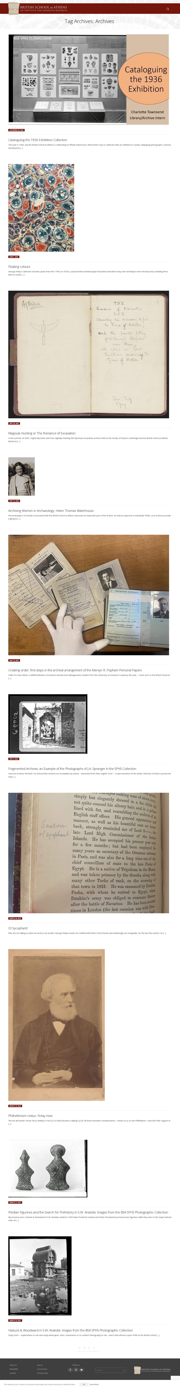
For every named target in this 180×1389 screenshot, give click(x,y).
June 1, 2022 (14, 257)
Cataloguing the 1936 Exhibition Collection (37, 140)
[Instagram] (75, 1370)
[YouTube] (81, 1370)
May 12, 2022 (14, 501)
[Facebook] (70, 1370)
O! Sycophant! (18, 928)
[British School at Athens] (37, 12)
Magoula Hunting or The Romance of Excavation (42, 433)
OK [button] (84, 1384)
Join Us (40, 1365)
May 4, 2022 (14, 759)
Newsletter (14, 1369)
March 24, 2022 (15, 918)
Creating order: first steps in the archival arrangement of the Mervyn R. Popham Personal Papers (75, 670)
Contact (13, 1373)
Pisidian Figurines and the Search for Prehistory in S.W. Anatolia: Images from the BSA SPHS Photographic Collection (88, 1212)
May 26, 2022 (14, 423)
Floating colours (19, 266)
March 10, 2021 (15, 1320)
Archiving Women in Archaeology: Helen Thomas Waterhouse (51, 510)
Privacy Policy (42, 1373)
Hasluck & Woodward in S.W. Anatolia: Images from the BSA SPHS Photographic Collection (70, 1330)
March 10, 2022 (15, 1106)
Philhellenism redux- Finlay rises (30, 1115)
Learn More (94, 1384)
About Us (13, 1365)
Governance (42, 1369)
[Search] (167, 8)
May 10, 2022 (14, 660)
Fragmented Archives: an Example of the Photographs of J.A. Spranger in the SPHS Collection (72, 768)
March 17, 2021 (15, 1202)
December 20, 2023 (16, 130)
